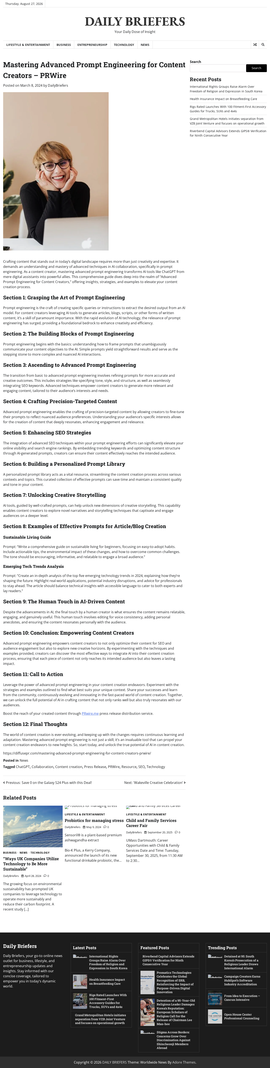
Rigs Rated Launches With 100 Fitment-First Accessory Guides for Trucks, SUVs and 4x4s (108, 1001)
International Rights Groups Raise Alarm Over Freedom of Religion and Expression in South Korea (108, 962)
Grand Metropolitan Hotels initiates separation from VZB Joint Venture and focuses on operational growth (100, 1019)
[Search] (263, 45)
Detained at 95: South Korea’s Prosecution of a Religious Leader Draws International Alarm (241, 962)
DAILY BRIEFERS (135, 21)
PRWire (114, 766)
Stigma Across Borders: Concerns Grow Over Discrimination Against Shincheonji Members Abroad (173, 1040)
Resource (129, 766)
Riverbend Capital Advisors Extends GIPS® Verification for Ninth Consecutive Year (168, 960)
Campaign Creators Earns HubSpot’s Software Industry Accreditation (242, 980)
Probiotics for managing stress (94, 820)
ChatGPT (23, 766)
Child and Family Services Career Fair (151, 823)
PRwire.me (90, 713)
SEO (141, 766)
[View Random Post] (255, 45)
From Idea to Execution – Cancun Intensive (242, 998)
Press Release (95, 766)
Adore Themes (184, 1062)
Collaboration (42, 766)
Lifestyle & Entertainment (28, 45)
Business (64, 45)
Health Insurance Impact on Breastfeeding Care (223, 99)
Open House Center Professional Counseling (241, 1016)
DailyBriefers (58, 85)
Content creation (68, 766)
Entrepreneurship (92, 45)
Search (195, 61)
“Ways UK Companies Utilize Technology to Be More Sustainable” (31, 864)
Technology (124, 45)
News (145, 45)
